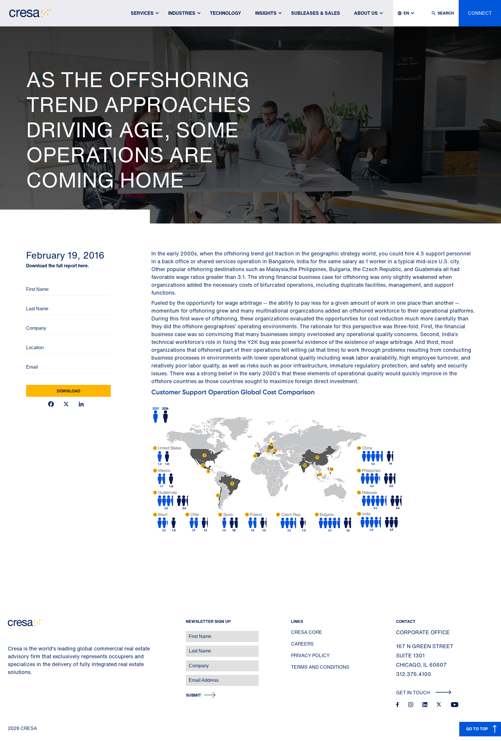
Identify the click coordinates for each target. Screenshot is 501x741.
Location (33, 339)
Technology (225, 13)
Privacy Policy (310, 655)
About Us (366, 13)
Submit (193, 695)
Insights (266, 13)
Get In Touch (413, 692)
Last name (11, 648)
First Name (34, 281)
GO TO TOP (477, 729)
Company (33, 320)
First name (11, 633)
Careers (302, 643)
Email (30, 359)
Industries (181, 13)
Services (142, 13)
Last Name (34, 300)
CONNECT (480, 13)
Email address (14, 677)
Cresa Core (306, 632)
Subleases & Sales (315, 13)
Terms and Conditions (320, 667)
